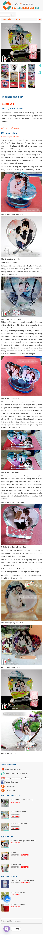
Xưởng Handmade (11, 782)
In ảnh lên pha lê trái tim (10, 137)
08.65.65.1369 (10, 790)
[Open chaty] (6, 929)
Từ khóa (15, 128)
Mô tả (4, 128)
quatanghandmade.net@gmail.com (17, 778)
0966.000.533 (9, 786)
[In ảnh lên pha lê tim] (5, 68)
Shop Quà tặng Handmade (12, 921)
